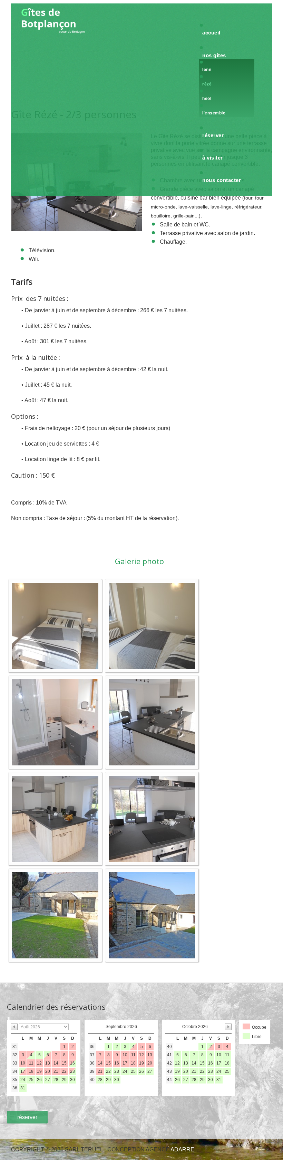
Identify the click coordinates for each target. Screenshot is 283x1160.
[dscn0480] (152, 915)
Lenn (206, 69)
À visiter (212, 158)
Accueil (211, 32)
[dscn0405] (55, 818)
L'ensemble (213, 113)
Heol (206, 98)
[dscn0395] (152, 625)
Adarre (182, 1149)
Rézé (207, 84)
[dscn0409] (152, 818)
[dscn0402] (152, 722)
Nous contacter (221, 180)
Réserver (213, 135)
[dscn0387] (55, 625)
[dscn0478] (55, 915)
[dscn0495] (55, 722)
